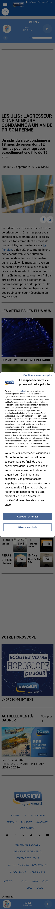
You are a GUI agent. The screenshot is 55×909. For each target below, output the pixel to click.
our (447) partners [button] (18, 391)
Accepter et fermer (27, 516)
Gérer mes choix (27, 527)
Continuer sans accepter (37, 375)
